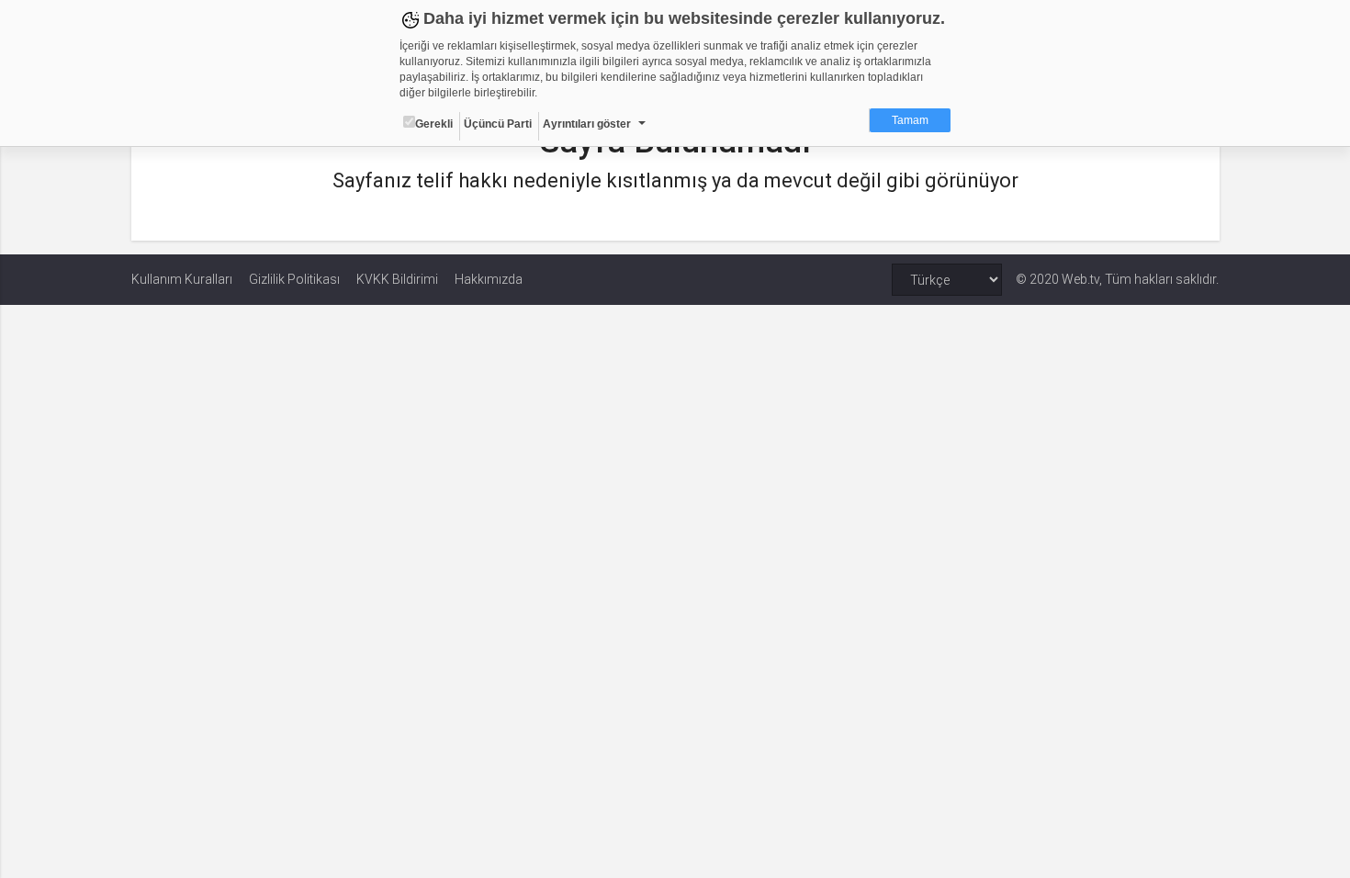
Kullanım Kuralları (181, 279)
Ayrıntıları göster (587, 124)
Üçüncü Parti (498, 124)
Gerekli (434, 124)
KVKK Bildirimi (397, 279)
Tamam (910, 120)
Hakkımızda (489, 279)
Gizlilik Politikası (294, 279)
